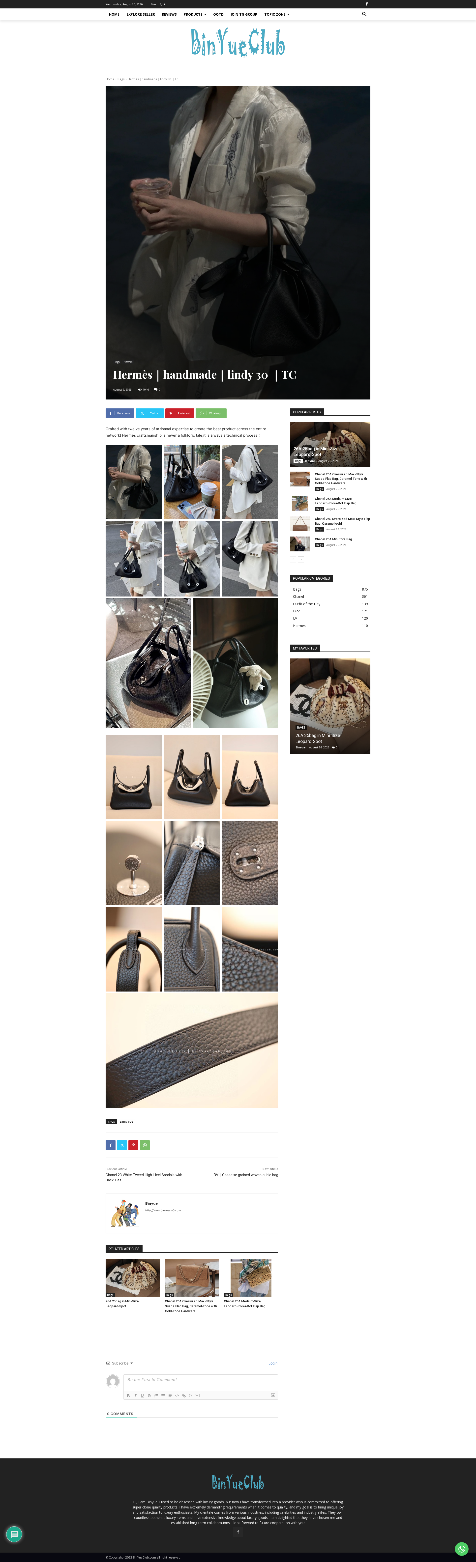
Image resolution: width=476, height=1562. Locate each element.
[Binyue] (125, 1213)
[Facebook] (366, 4)
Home (110, 79)
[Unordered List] (163, 1396)
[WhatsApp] (145, 1145)
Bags (121, 79)
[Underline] (142, 1396)
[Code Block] (177, 1396)
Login (272, 1363)
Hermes (128, 362)
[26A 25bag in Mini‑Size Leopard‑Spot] (133, 1278)
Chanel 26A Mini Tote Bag (333, 539)
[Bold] (128, 1396)
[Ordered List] (156, 1396)
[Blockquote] (170, 1396)
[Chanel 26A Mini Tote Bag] (300, 544)
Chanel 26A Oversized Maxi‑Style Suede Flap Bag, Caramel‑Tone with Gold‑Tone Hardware (191, 1306)
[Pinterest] (133, 1145)
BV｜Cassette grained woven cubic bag (246, 1175)
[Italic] (135, 1396)
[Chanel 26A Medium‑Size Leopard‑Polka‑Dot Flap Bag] (251, 1278)
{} (190, 1395)
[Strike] (149, 1396)
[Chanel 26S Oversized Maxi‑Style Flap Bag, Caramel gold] (300, 523)
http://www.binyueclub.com (163, 1210)
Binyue (151, 1203)
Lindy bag (126, 1121)
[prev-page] (293, 559)
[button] (364, 14)
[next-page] (301, 559)
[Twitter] (122, 1145)
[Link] (183, 1396)
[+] (197, 1395)
